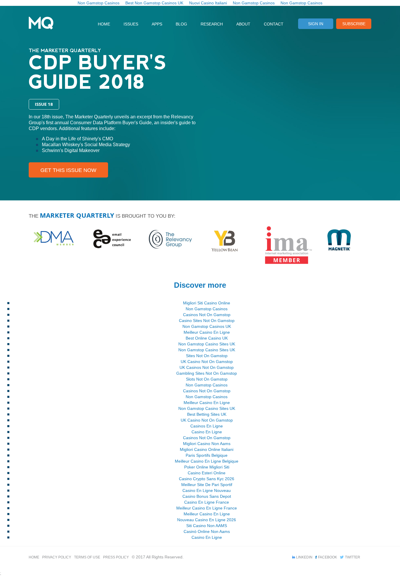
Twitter (352, 557)
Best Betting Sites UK (206, 414)
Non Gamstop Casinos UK (206, 326)
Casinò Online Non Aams (207, 531)
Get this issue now (68, 170)
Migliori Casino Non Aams (206, 443)
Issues (131, 24)
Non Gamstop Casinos (207, 308)
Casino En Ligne (207, 432)
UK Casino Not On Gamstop (207, 361)
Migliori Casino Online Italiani (206, 449)
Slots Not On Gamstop (207, 379)
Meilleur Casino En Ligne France (206, 508)
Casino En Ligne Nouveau (206, 490)
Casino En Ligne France (206, 502)
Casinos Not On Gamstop (206, 314)
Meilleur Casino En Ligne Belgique (206, 461)
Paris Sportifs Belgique (207, 455)
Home (104, 24)
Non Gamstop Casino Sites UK (206, 344)
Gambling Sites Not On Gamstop (206, 373)
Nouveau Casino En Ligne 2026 (206, 519)
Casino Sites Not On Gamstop (207, 320)
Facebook (327, 557)
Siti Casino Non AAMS (206, 525)
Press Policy (116, 557)
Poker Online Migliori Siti (206, 467)
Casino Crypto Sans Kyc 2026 (206, 478)
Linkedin (304, 557)
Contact (273, 24)
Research (212, 24)
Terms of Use (87, 557)
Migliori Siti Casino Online (206, 303)
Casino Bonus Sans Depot (206, 496)
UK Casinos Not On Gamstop (207, 367)
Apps (157, 24)
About (243, 24)
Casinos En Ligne (206, 426)
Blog (181, 24)
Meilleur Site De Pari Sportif (206, 484)
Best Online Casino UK (207, 338)
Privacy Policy (56, 557)
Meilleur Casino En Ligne (207, 332)
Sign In (315, 23)
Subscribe (353, 23)
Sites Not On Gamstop (207, 355)
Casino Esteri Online (206, 473)
